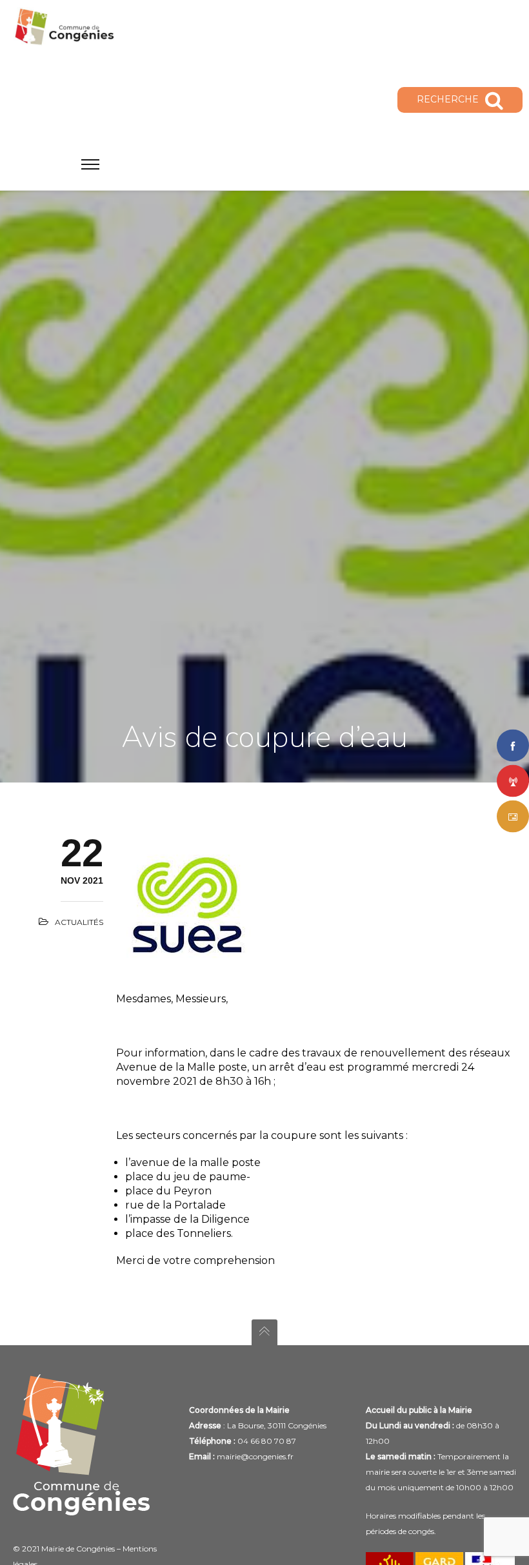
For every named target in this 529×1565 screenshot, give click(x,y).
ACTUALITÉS (79, 922)
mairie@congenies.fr (255, 1456)
